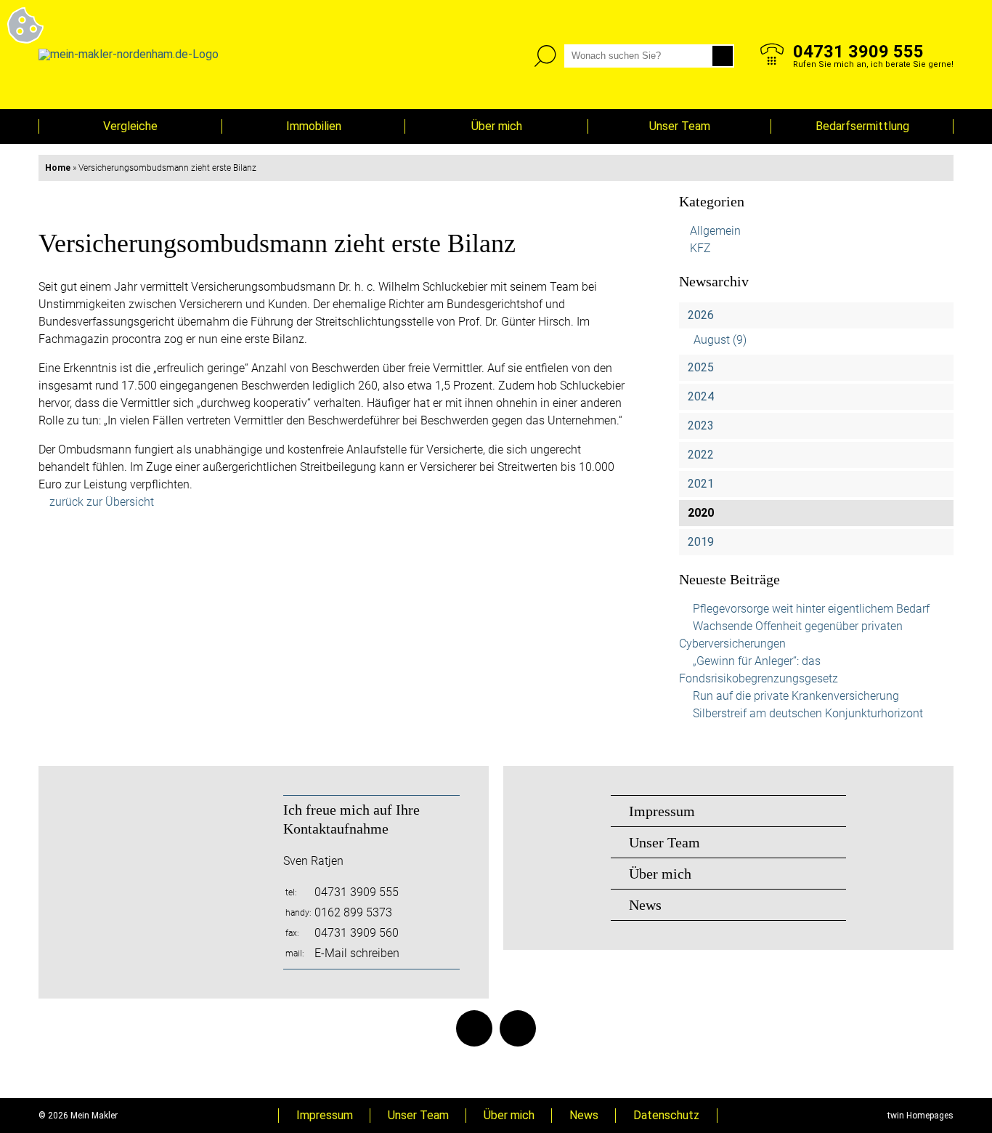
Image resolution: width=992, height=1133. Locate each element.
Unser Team (679, 126)
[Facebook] (474, 1028)
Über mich (496, 126)
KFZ (700, 248)
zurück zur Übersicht (101, 502)
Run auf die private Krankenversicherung (796, 696)
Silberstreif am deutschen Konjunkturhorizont (808, 713)
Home (57, 168)
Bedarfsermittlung (862, 126)
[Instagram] (518, 1028)
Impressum (662, 811)
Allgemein (715, 231)
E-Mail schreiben (356, 953)
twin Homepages (920, 1115)
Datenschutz (666, 1115)
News (645, 905)
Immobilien (313, 126)
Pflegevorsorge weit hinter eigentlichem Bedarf (811, 609)
